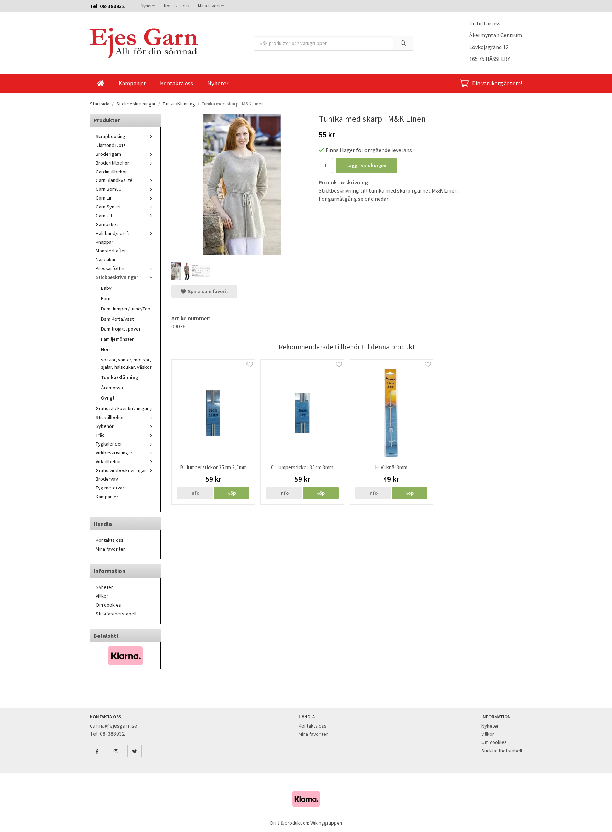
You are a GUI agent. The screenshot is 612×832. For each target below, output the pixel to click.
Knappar (104, 242)
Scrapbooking (110, 136)
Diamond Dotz (111, 145)
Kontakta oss (176, 6)
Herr (105, 349)
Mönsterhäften (111, 250)
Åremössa (112, 387)
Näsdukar (106, 259)
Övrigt (107, 398)
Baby (106, 288)
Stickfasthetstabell (116, 613)
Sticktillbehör (110, 417)
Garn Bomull (108, 189)
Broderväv (107, 479)
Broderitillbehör (112, 163)
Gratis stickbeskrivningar (122, 408)
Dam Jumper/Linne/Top (126, 308)
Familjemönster (117, 339)
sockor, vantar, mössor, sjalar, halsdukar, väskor (126, 363)
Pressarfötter (110, 268)
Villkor (102, 596)
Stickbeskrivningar (117, 277)
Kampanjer (132, 83)
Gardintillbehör (111, 171)
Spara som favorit (207, 291)
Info (194, 493)
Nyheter (148, 6)
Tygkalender (109, 444)
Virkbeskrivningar (114, 452)
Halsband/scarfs (113, 233)
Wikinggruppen (326, 823)
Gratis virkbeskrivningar (121, 470)
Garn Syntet (108, 206)
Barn (105, 298)
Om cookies (108, 605)
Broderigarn (108, 154)
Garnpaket (107, 224)
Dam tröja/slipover (121, 329)
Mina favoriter (211, 6)
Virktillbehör (108, 461)
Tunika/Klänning (119, 377)
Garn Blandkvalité (114, 180)
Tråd (100, 435)
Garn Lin (104, 198)
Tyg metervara (111, 487)
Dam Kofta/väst (117, 319)
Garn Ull (104, 215)
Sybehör (105, 426)
